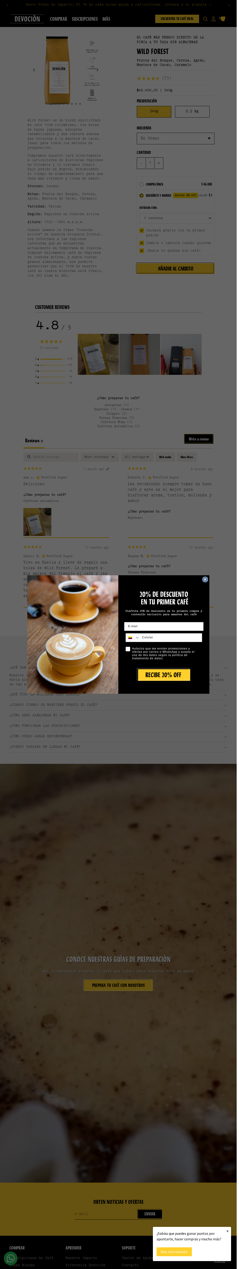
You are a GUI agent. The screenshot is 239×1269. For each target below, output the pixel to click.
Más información (174, 1251)
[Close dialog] (205, 579)
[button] (164, 674)
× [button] (227, 1231)
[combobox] (133, 637)
